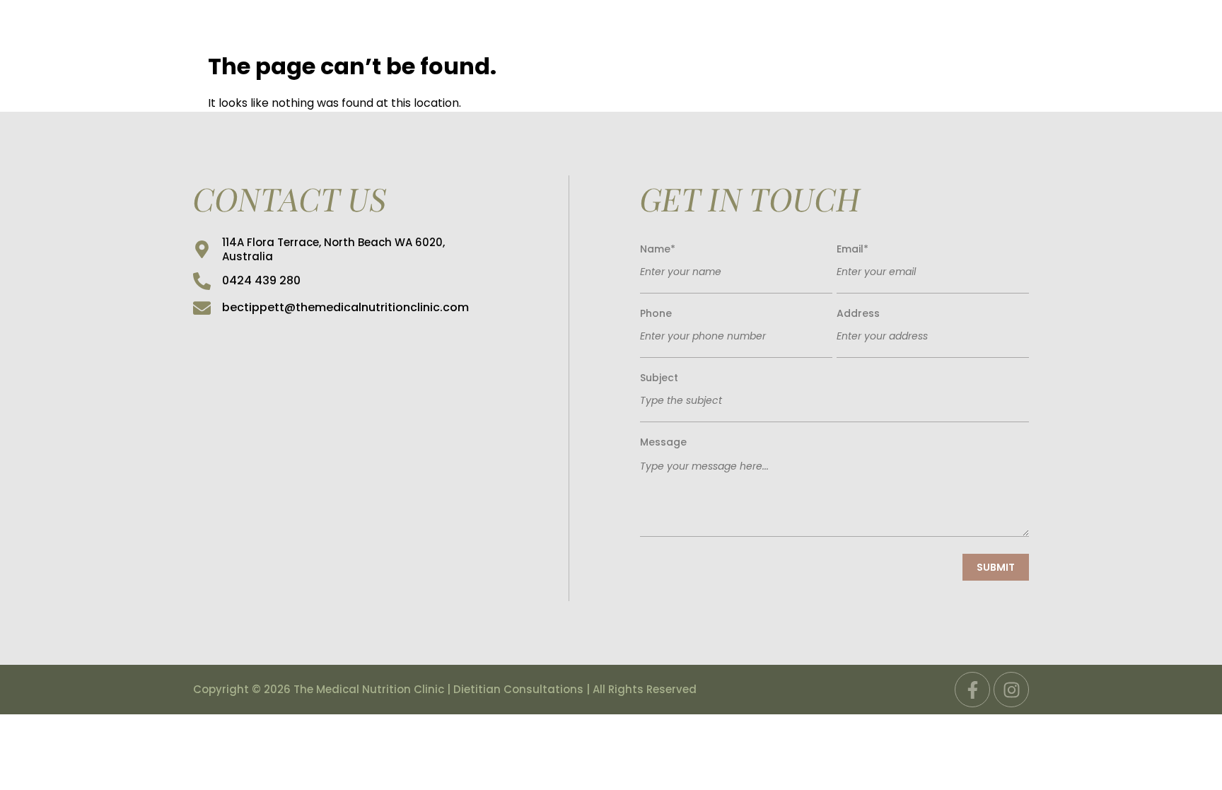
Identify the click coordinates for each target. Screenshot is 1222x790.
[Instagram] (1011, 689)
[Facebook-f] (972, 689)
